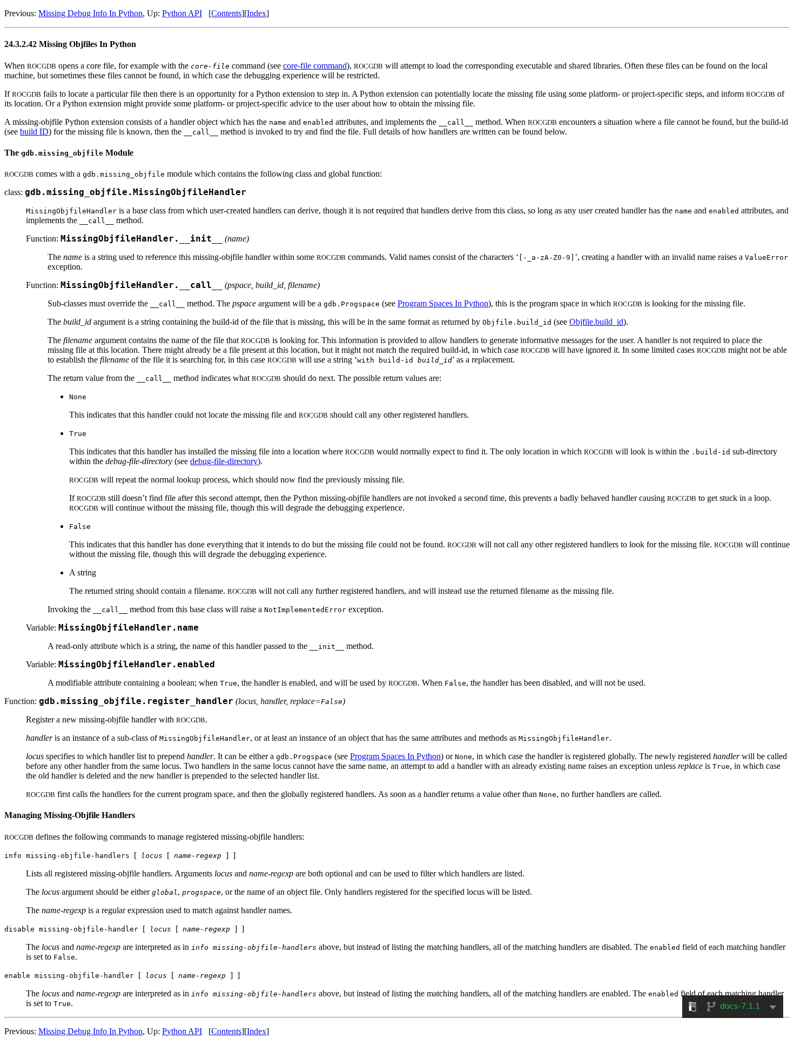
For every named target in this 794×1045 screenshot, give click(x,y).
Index (256, 13)
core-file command (315, 65)
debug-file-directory (224, 461)
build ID (34, 131)
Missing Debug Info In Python (90, 13)
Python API (182, 13)
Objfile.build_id (596, 321)
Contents (226, 13)
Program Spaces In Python (443, 303)
